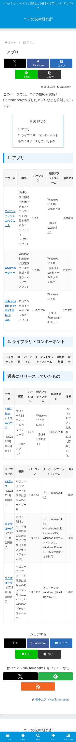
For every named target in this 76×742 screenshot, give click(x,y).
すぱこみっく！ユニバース (9, 418)
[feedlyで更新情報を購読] (55, 676)
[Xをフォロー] (20, 676)
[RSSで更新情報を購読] (38, 686)
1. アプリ (24, 129)
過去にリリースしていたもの (36, 141)
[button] (49, 74)
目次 (32, 121)
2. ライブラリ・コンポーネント (38, 135)
